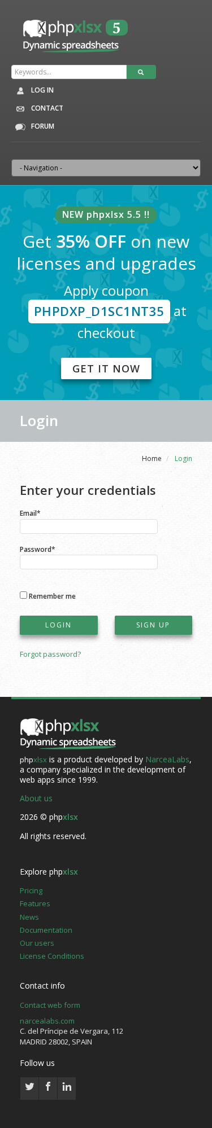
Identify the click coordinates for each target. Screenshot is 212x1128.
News (29, 917)
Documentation (46, 930)
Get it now (106, 368)
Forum (41, 126)
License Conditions (52, 956)
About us (36, 798)
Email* (30, 512)
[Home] (68, 734)
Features (35, 903)
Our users (37, 943)
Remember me (52, 595)
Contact (46, 108)
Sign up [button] (153, 625)
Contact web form (50, 1005)
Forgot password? (50, 654)
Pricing (31, 890)
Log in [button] (41, 90)
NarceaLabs (167, 759)
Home (152, 458)
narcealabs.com (47, 1021)
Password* (37, 549)
